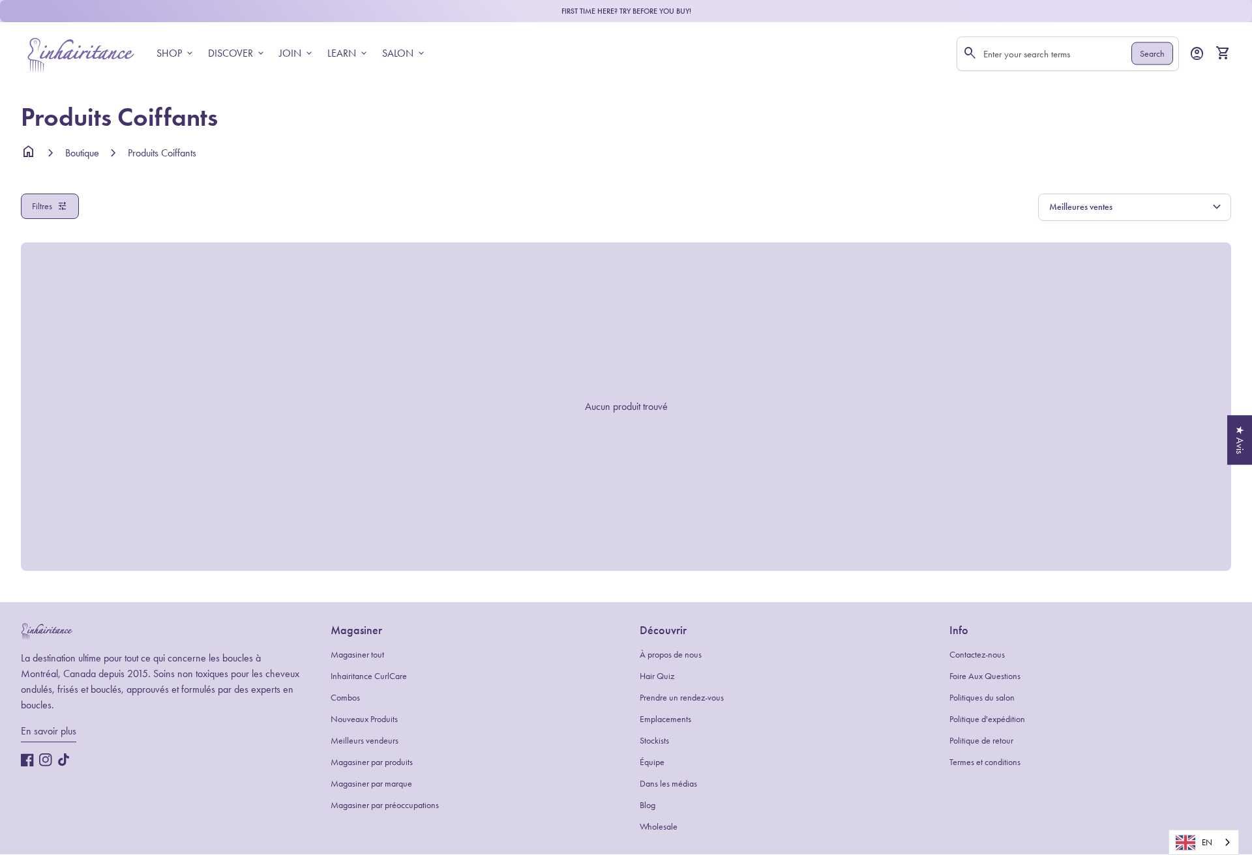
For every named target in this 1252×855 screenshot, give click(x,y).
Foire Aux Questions (985, 676)
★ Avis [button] (1240, 440)
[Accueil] (81, 52)
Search (1152, 53)
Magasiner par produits (372, 762)
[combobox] (1204, 842)
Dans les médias (668, 783)
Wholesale (659, 826)
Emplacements (665, 719)
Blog (647, 805)
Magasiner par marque (371, 783)
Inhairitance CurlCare (369, 676)
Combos (345, 697)
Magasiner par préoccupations (385, 805)
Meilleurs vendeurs (364, 740)
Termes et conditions (985, 762)
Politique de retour (981, 740)
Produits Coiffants (162, 153)
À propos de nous (671, 654)
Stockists (654, 740)
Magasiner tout (357, 654)
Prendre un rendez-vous (682, 697)
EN (1207, 842)
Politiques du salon (982, 697)
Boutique (82, 153)
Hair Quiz (657, 676)
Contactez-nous (977, 654)
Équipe (652, 762)
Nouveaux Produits (364, 719)
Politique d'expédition (987, 719)
